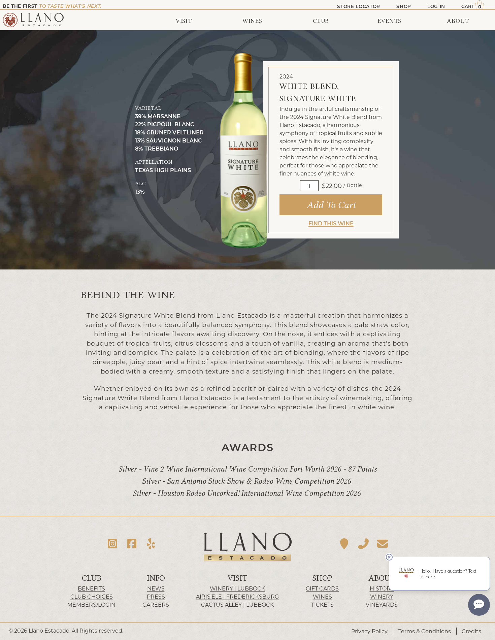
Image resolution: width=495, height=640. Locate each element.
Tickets (322, 604)
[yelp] (151, 543)
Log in (436, 6)
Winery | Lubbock (237, 588)
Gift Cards (322, 588)
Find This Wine (331, 223)
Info (156, 578)
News (156, 588)
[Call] (363, 543)
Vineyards (382, 604)
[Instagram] (113, 543)
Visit (237, 578)
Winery (381, 596)
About (381, 578)
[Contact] (382, 543)
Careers (155, 604)
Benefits (91, 588)
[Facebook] (132, 543)
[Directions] (344, 543)
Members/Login (91, 604)
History (382, 588)
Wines (322, 596)
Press (156, 596)
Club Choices (91, 596)
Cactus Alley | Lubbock (237, 604)
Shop (322, 578)
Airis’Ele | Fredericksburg (237, 596)
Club (91, 578)
